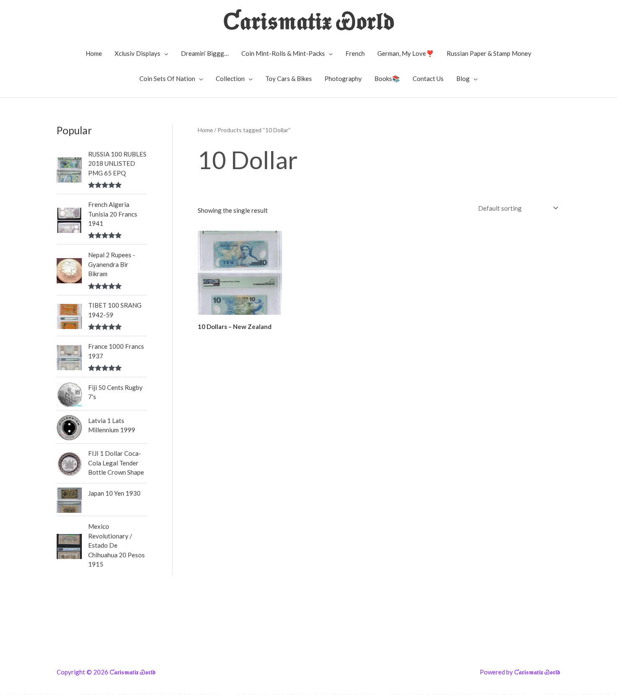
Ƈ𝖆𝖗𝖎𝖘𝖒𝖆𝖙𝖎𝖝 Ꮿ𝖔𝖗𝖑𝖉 (309, 20)
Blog (463, 78)
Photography (343, 78)
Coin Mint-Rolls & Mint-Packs (283, 53)
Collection (230, 78)
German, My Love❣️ (405, 53)
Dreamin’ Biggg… (205, 53)
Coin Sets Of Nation (167, 78)
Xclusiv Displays (137, 53)
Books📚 (387, 78)
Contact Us (428, 78)
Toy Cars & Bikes (288, 78)
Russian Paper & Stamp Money (489, 53)
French (355, 53)
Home (94, 53)
